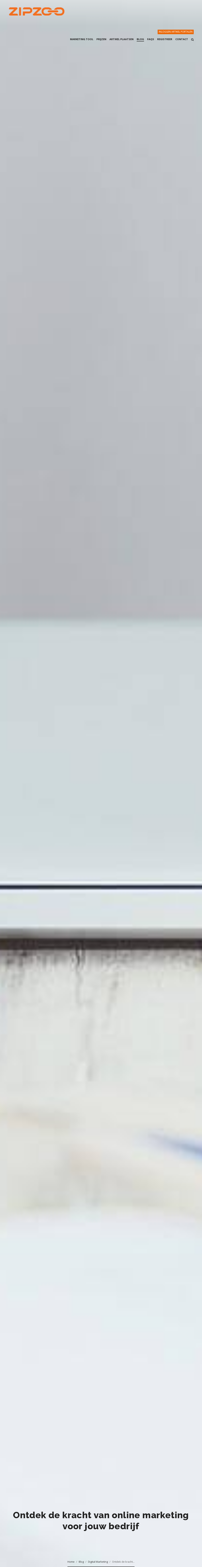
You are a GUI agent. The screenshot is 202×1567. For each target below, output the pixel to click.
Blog (81, 1561)
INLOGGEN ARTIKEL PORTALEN (176, 31)
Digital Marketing (98, 1561)
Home (71, 1561)
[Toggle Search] (192, 42)
